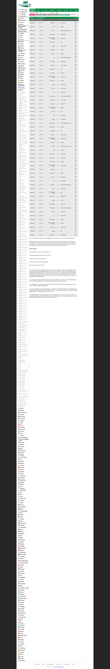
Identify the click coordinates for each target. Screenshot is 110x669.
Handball (59, 10)
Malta (21, 537)
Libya (21, 521)
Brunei (21, 408)
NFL (71, 10)
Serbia (21, 604)
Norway (22, 565)
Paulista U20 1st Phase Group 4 (22, 274)
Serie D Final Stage (22, 375)
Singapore (22, 606)
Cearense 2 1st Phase (22, 165)
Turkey (21, 633)
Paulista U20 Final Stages (23, 321)
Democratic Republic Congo (24, 440)
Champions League (22, 27)
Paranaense (20, 220)
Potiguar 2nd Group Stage (23, 354)
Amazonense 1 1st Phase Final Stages (23, 103)
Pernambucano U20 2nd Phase (23, 332)
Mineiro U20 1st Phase (22, 202)
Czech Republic (23, 437)
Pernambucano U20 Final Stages (23, 335)
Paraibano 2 (21, 217)
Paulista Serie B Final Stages (22, 253)
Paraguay (22, 573)
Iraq (21, 494)
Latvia (21, 517)
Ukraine (22, 641)
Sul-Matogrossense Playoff (23, 396)
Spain (21, 35)
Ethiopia (22, 455)
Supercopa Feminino (22, 401)
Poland (21, 579)
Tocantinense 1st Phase (22, 403)
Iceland (22, 484)
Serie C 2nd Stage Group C (23, 371)
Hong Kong (22, 480)
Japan (21, 502)
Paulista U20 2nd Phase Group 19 (23, 303)
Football (32, 10)
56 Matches (32, 17)
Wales (21, 654)
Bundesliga (22, 20)
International (23, 490)
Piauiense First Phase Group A (22, 338)
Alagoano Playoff (21, 98)
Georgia (22, 465)
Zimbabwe (22, 660)
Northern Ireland (24, 562)
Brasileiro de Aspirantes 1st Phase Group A (23, 113)
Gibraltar (22, 471)
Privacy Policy (67, 664)
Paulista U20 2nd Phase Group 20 (23, 306)
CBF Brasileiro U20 (22, 155)
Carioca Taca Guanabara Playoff (22, 139)
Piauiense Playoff (21, 342)
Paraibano (20, 213)
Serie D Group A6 (22, 385)
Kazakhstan (23, 506)
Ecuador (22, 446)
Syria (21, 619)
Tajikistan (22, 625)
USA (21, 646)
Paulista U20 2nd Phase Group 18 (23, 301)
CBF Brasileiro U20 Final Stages (23, 157)
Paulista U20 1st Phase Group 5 (22, 277)
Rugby (75, 10)
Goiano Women (21, 185)
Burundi (22, 414)
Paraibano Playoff (22, 215)
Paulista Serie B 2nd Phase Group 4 (23, 245)
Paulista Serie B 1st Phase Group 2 (23, 240)
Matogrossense (21, 190)
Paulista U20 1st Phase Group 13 (22, 266)
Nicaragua (22, 556)
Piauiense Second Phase (23, 344)
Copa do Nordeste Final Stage (23, 169)
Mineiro (20, 194)
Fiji (21, 459)
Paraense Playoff (21, 205)
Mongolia (22, 546)
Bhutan (22, 80)
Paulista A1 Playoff (22, 227)
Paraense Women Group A (23, 210)
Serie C (20, 368)
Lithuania (22, 525)
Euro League (23, 31)
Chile (21, 423)
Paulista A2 (21, 233)
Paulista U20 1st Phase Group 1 (22, 256)
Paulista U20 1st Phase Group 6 (22, 279)
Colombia (22, 427)
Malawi (21, 531)
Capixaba (20, 133)
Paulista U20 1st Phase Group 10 (22, 258)
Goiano (20, 181)
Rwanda (22, 594)
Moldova (22, 544)
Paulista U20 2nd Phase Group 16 (23, 295)
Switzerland (23, 617)
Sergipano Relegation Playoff (22, 362)
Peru (21, 575)
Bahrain (22, 65)
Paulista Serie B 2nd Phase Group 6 (23, 250)
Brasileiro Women (22, 118)
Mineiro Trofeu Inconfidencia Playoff (22, 200)
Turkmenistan (23, 635)
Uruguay (22, 644)
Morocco (22, 550)
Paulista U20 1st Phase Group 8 (22, 285)
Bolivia (21, 82)
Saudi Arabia (23, 598)
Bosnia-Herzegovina (21, 85)
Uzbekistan (22, 648)
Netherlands (23, 552)
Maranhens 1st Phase (22, 187)
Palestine (22, 569)
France (21, 39)
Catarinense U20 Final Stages (22, 153)
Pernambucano (21, 323)
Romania (22, 590)
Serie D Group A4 (22, 382)
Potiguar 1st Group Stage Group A (23, 347)
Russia (21, 592)
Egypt (21, 448)
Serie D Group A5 (22, 384)
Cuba (21, 433)
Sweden (22, 615)
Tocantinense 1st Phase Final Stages (22, 406)
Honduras (22, 478)
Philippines (22, 577)
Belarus (22, 72)
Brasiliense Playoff (22, 124)
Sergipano (20, 358)
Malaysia (22, 533)
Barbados (22, 70)
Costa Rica (22, 429)
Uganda (22, 639)
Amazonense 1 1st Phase (23, 100)
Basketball (52, 10)
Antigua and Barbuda (22, 51)
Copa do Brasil (21, 166)
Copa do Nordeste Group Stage (23, 172)
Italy (21, 37)
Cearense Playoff (21, 161)
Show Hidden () (41, 17)
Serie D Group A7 (22, 387)
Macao (21, 529)
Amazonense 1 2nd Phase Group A (23, 108)
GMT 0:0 (52, 12)
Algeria (22, 43)
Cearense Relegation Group (23, 163)
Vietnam (22, 652)
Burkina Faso (23, 412)
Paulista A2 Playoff (22, 234)
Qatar (21, 585)
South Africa (23, 613)
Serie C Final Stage (22, 373)
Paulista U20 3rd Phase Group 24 (22, 316)
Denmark (22, 442)
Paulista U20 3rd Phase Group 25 (22, 319)
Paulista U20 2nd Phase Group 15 (23, 293)
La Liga (22, 18)
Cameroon (22, 418)
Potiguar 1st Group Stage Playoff (23, 352)
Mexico (22, 542)
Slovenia (22, 610)
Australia (22, 59)
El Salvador (22, 450)
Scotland (22, 600)
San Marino (22, 596)
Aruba (21, 57)
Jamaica (22, 500)
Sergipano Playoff (22, 360)
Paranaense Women (22, 224)
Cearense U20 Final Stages (23, 131)
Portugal (22, 581)
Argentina (22, 53)
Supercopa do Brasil (22, 398)
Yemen (21, 656)
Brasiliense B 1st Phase (22, 126)
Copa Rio (20, 176)
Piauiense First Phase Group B (22, 340)
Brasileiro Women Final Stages (23, 120)
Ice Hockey (44, 10)
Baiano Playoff (21, 129)
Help (73, 664)
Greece (22, 473)
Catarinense (21, 147)
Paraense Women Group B (23, 211)
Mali (21, 535)
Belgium (22, 74)
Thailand (22, 629)
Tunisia (21, 631)
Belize (21, 76)
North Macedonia (24, 560)
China (21, 425)
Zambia (22, 658)
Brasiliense (20, 122)
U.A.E (21, 637)
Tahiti (20, 621)
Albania (22, 41)
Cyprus (22, 435)
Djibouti (22, 444)
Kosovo (20, 512)
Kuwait (21, 514)
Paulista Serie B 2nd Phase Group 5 (23, 248)
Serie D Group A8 (22, 389)
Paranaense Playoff (22, 222)
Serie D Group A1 (22, 377)
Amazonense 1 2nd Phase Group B (23, 111)
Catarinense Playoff (22, 149)
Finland (22, 461)
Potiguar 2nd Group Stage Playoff (23, 356)
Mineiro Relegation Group (23, 197)
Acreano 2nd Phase (22, 93)
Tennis (38, 10)
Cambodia (22, 416)
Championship (23, 11)
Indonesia (22, 488)
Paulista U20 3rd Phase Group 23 (22, 314)
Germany (22, 467)
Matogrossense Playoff (22, 192)
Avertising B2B (50, 664)
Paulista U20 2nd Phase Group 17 (23, 298)
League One (23, 14)
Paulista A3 (21, 229)
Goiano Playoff (21, 183)
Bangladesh (23, 68)
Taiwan (21, 623)
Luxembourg (23, 527)
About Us (38, 664)
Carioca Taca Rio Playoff (23, 141)
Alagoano (20, 95)
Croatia (22, 431)
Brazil (21, 90)
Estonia (22, 453)
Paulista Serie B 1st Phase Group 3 (23, 242)
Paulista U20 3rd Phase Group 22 (22, 311)
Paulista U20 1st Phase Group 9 (22, 287)
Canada (22, 420)
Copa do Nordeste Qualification (22, 174)
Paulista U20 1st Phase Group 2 (22, 269)
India (21, 486)
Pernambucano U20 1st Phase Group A (22, 327)
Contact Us (58, 664)
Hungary (22, 482)
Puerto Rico (23, 583)
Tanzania (22, 627)
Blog (43, 664)
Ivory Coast (23, 498)
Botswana (22, 88)
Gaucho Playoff (21, 180)
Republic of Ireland (24, 588)
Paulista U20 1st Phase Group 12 (22, 263)
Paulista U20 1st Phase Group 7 (22, 282)
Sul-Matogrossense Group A (23, 392)
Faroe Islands (23, 457)
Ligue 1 (22, 24)
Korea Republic (23, 511)
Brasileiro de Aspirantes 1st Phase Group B (23, 116)
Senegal (22, 602)
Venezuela (22, 650)
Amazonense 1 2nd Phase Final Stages (23, 105)
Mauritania (22, 540)
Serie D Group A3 (22, 380)
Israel (21, 496)
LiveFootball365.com (59, 666)
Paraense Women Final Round (22, 208)
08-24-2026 (32, 12)
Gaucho (20, 178)
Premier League (24, 9)
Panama (22, 571)
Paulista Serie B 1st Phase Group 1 (23, 237)
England (22, 33)
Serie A (22, 22)
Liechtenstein (23, 523)
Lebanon (22, 519)
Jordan (21, 504)
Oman (21, 567)
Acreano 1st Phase (22, 91)
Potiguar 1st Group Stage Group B (23, 349)
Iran (21, 492)
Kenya (21, 509)
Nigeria (22, 558)
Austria (22, 61)
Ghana (21, 469)
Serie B (20, 366)
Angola (21, 48)
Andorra (22, 46)
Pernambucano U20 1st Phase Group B (22, 330)
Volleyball (65, 10)
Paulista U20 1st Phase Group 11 (22, 261)
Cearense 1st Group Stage (23, 159)
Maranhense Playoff (22, 188)
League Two (23, 16)
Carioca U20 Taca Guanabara (21, 145)
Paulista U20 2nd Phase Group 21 (23, 309)
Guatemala (22, 475)
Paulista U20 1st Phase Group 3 (22, 271)
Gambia (22, 463)
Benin (21, 78)
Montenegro (23, 548)
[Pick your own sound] (75, 22)
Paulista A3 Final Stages (23, 231)
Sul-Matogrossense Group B (23, 394)
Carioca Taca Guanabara (22, 136)
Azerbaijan (22, 63)
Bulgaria (22, 410)
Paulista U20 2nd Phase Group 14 (23, 290)
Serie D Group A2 (22, 378)
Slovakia (22, 608)
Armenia (22, 55)
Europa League (23, 29)
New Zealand (23, 554)
